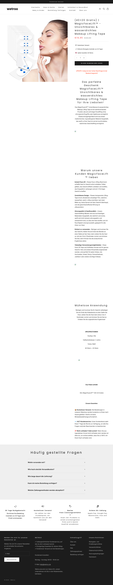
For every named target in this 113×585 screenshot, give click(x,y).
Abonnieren (12, 560)
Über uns (83, 10)
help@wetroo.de (45, 564)
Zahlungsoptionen (76, 551)
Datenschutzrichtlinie (96, 550)
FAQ (71, 548)
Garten (61, 7)
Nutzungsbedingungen (96, 554)
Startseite (35, 7)
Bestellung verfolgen (77, 554)
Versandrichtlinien (95, 547)
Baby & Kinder (38, 10)
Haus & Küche (49, 7)
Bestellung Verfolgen (57, 10)
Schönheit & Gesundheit (78, 7)
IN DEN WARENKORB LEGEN (91, 63)
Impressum (92, 557)
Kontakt (72, 10)
